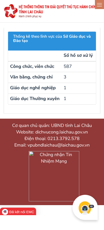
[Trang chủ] (52, 17)
